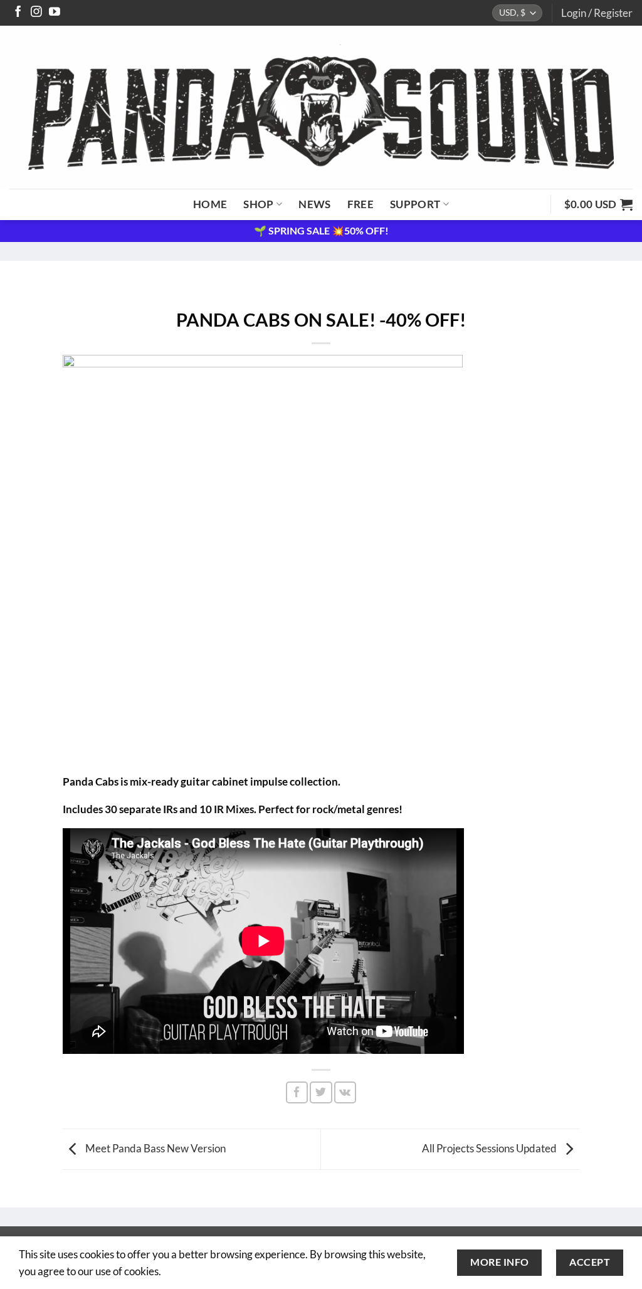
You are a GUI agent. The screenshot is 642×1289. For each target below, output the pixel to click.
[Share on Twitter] (321, 1092)
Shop (258, 204)
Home (210, 204)
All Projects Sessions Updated (490, 1147)
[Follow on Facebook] (18, 12)
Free (360, 204)
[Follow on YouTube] (54, 12)
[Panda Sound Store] (321, 107)
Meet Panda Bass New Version (154, 1147)
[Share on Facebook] (297, 1092)
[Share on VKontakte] (345, 1092)
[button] (597, 12)
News (314, 204)
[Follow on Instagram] (36, 12)
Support (415, 204)
